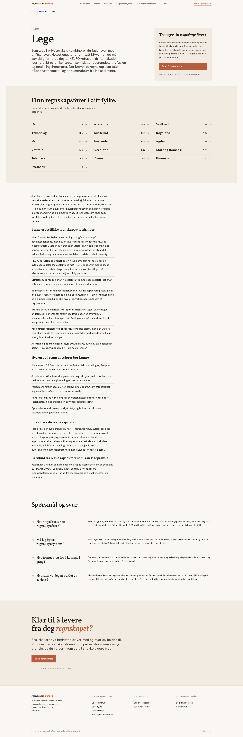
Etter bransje (98, 710)
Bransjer (108, 3)
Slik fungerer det (142, 706)
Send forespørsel (203, 3)
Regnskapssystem (124, 3)
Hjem (34, 11)
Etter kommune (99, 702)
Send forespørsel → (172, 66)
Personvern (181, 706)
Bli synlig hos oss (184, 702)
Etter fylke (97, 706)
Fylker (97, 3)
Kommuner (85, 3)
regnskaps (42, 3)
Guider (164, 3)
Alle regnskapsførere (146, 3)
